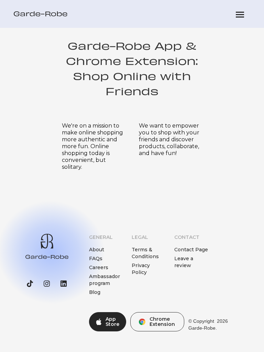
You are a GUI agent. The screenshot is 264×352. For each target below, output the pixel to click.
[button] (240, 14)
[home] (40, 13)
